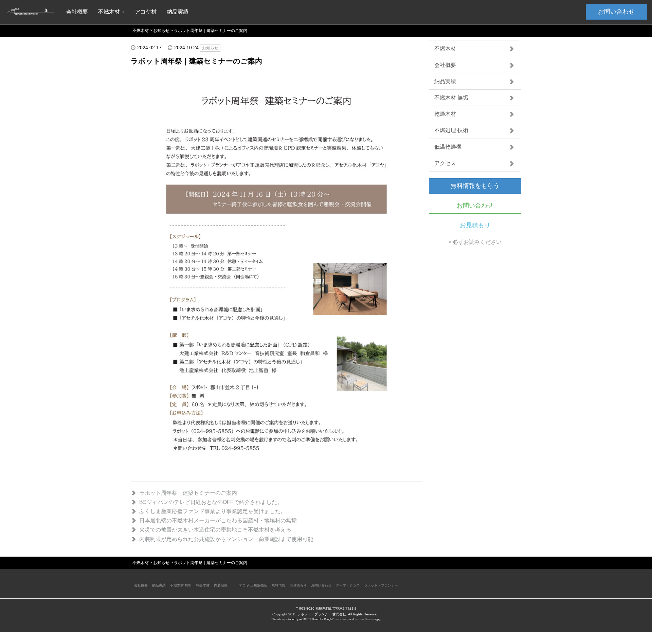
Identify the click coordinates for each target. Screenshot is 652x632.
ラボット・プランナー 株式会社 (321, 614)
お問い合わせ (616, 11)
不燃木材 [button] (109, 12)
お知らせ (210, 48)
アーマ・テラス (348, 585)
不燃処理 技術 (451, 130)
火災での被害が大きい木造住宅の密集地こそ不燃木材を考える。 (218, 529)
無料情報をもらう (475, 185)
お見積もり (475, 225)
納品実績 (177, 12)
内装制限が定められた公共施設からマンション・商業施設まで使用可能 (226, 539)
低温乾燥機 (447, 147)
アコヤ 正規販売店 (253, 585)
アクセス (445, 163)
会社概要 (77, 12)
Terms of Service (364, 619)
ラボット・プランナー (381, 585)
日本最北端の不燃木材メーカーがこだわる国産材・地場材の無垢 (218, 520)
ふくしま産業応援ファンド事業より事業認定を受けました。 (212, 511)
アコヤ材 (146, 12)
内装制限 (221, 585)
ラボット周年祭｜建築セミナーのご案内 (188, 493)
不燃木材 (445, 48)
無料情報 (278, 585)
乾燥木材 (445, 114)
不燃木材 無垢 (451, 98)
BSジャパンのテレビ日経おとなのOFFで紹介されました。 (211, 502)
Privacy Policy (340, 619)
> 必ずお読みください (475, 242)
